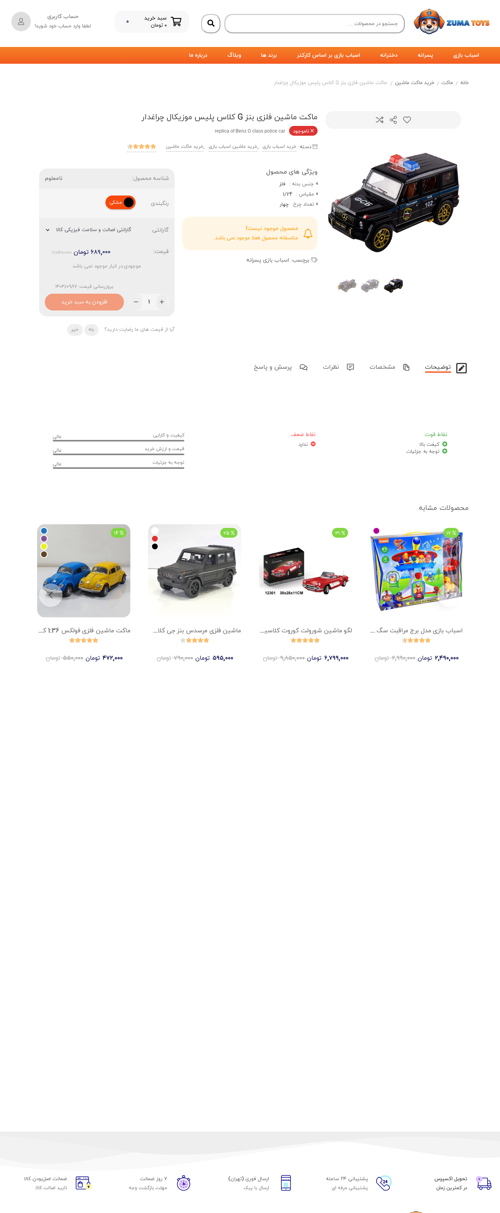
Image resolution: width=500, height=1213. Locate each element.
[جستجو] (211, 24)
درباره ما (198, 55)
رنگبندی (160, 203)
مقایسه (379, 120)
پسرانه (425, 55)
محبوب (407, 120)
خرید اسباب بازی (279, 147)
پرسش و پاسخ (274, 367)
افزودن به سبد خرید (84, 300)
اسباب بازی (466, 55)
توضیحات (439, 367)
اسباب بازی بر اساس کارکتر (328, 55)
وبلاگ (234, 55)
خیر (75, 329)
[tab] (437, 366)
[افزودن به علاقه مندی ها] (394, 651)
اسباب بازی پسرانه (267, 260)
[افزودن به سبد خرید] (328, 651)
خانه (464, 82)
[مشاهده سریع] (424, 651)
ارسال (393, 120)
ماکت (447, 82)
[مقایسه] (409, 651)
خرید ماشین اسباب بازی (233, 147)
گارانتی (160, 230)
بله (91, 329)
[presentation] (341, 202)
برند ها (269, 55)
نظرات (332, 367)
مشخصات (383, 367)
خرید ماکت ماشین (414, 82)
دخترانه (389, 55)
